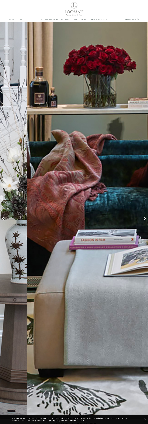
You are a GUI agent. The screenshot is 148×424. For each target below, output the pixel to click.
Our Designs (66, 19)
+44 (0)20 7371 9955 (15, 19)
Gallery (56, 19)
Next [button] (145, 218)
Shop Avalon (101, 19)
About (75, 19)
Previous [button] (3, 218)
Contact (83, 19)
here (82, 420)
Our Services (46, 19)
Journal (91, 19)
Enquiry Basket (132, 19)
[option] (74, 220)
